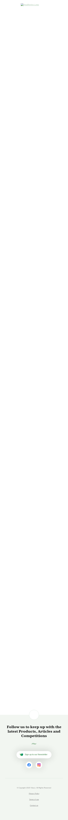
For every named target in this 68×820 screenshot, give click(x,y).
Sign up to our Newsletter (36, 754)
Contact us (34, 805)
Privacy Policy (34, 793)
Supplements (42, 22)
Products (23, 22)
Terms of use (34, 799)
